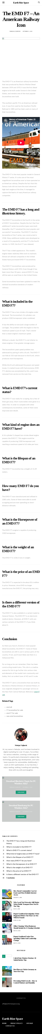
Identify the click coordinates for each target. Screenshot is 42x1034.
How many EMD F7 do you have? (19, 861)
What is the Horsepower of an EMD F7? (21, 864)
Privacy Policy (17, 1023)
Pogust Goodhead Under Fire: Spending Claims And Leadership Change (24, 938)
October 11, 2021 (27, 31)
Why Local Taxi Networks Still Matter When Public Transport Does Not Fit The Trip (26, 904)
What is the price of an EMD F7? (18, 871)
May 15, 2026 (16, 943)
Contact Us (10, 1026)
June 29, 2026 (17, 920)
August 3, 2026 (17, 897)
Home (4, 1023)
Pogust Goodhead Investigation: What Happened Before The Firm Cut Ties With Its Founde (26, 916)
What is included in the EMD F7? (18, 847)
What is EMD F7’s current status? (19, 850)
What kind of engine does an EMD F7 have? (23, 854)
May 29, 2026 (16, 930)
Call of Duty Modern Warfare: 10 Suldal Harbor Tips (24, 959)
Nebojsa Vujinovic (15, 31)
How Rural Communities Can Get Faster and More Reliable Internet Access (25, 893)
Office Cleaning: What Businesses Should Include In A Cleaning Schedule (26, 927)
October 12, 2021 (27, 811)
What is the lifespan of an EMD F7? (19, 857)
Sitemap (29, 1023)
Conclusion (10, 878)
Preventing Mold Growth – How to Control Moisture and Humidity (25, 982)
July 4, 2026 (16, 908)
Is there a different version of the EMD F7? (22, 874)
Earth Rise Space (21, 2)
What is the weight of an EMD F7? (19, 867)
